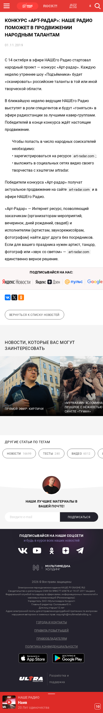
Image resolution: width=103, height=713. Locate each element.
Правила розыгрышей (51, 630)
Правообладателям (51, 638)
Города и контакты (51, 622)
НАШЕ (27, 6)
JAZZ (73, 6)
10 (98, 706)
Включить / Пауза (9, 702)
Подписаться (79, 517)
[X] (14, 297)
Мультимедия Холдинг (51, 567)
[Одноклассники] (21, 297)
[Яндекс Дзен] (47, 281)
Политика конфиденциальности (51, 646)
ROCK (50, 6)
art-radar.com (84, 156)
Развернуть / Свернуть (51, 694)
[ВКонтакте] (8, 297)
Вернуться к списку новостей (34, 315)
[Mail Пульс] (74, 281)
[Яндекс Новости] (16, 281)
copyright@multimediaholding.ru (73, 614)
